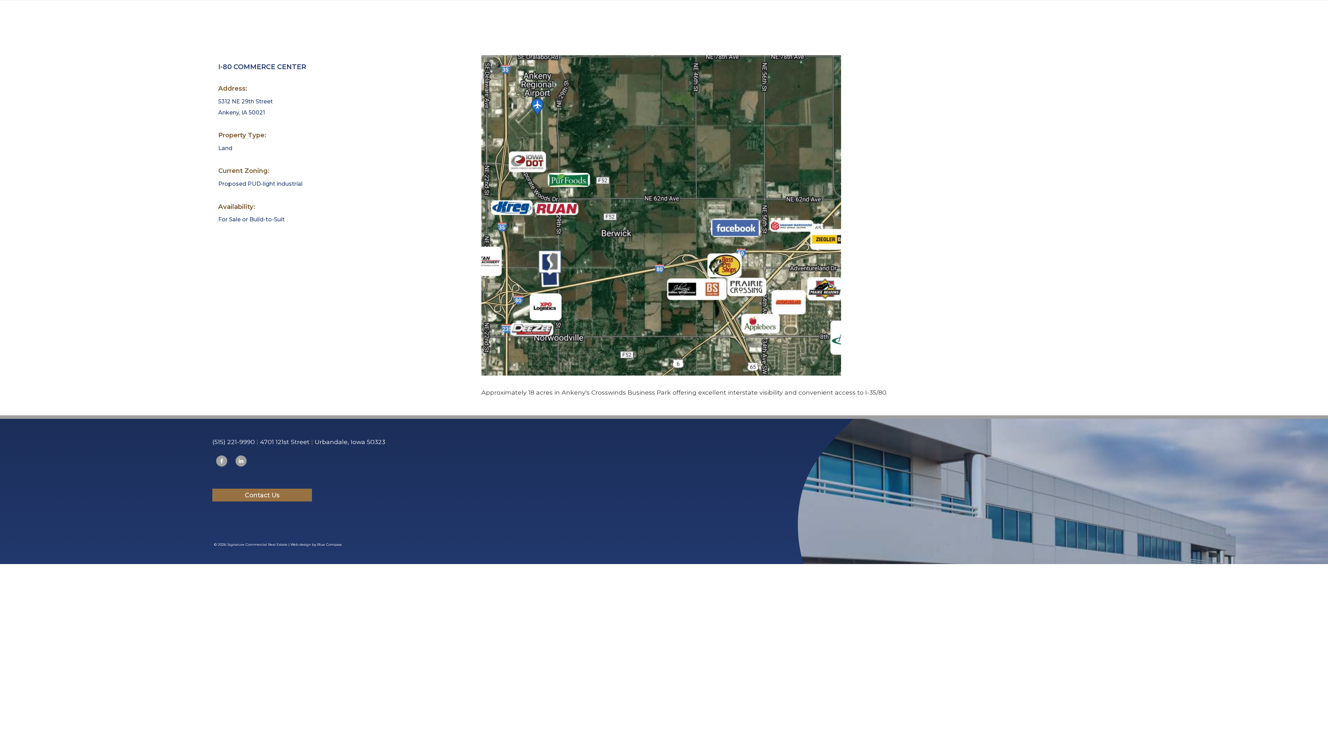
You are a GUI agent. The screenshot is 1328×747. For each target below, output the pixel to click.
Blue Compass (329, 544)
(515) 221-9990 (233, 441)
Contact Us (262, 495)
